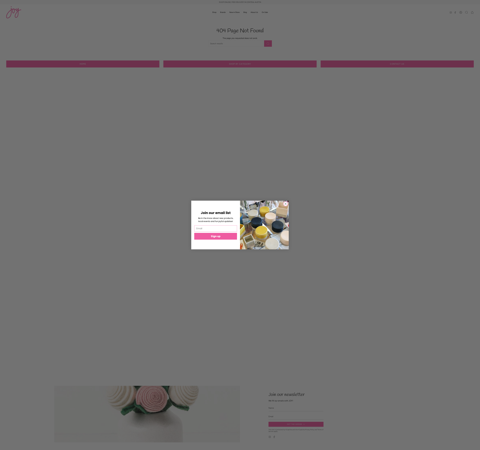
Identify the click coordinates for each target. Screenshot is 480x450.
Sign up (215, 236)
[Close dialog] (285, 204)
